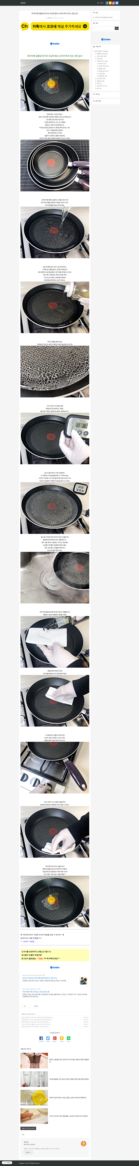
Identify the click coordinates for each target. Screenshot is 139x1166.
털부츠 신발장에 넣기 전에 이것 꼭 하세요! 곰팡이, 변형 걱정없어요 (36, 1017)
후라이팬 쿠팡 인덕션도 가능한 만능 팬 (35, 992)
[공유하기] (27, 1006)
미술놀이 (100, 81)
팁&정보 (102, 69)
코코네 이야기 (102, 86)
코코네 (22, 3)
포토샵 (101, 73)
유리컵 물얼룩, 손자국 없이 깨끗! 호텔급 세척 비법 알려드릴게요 (35, 1020)
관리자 (101, 3)
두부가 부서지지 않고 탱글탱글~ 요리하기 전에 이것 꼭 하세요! (35, 1024)
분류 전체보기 (101, 51)
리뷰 (100, 59)
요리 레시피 (101, 56)
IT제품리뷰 (102, 76)
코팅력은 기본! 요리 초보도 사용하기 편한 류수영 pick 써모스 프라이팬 (44, 980)
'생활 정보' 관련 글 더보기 (28, 1128)
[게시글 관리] (29, 1006)
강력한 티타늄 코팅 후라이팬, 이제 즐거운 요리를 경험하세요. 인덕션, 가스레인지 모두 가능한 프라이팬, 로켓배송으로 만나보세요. (54, 995)
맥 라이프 (102, 63)
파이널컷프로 (103, 71)
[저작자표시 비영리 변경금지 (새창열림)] (42, 1006)
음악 (99, 83)
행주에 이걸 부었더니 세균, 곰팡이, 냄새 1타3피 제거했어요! (34, 1022)
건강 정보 (101, 78)
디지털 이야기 (102, 61)
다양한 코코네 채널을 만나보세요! (104, 17)
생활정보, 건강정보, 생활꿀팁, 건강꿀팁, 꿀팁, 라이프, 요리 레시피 (41, 1149)
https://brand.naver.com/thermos (32, 975)
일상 (99, 88)
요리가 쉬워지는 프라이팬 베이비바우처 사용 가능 (39, 978)
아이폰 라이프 (103, 66)
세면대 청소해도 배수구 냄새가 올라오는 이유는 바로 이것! (34, 1026)
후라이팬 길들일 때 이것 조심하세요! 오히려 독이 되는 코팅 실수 (54, 13)
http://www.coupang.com (29, 989)
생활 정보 (50, 18)
